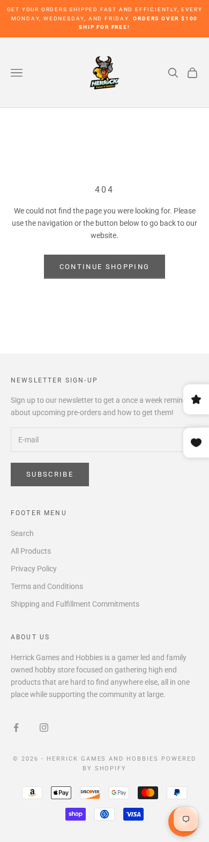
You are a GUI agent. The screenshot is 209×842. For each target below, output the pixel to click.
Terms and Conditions (47, 586)
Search (22, 533)
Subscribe (49, 474)
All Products (31, 551)
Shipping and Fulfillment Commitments (75, 604)
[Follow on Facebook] (16, 727)
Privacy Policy (34, 568)
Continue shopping (104, 267)
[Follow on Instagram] (44, 727)
